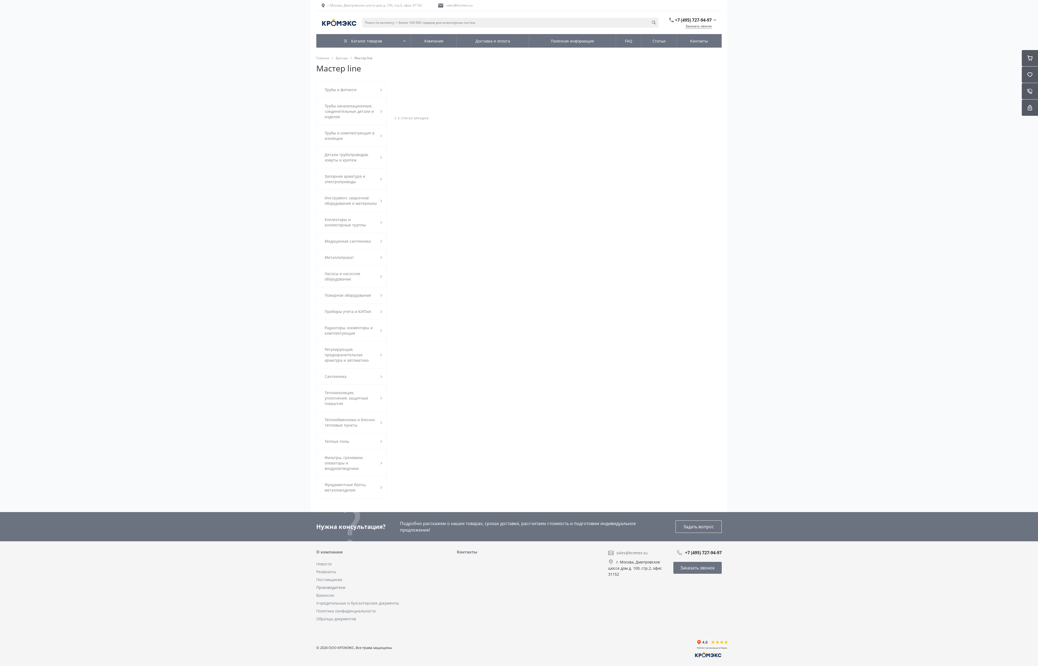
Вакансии (325, 595)
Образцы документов (336, 618)
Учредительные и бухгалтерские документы (357, 603)
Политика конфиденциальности (346, 611)
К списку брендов (413, 118)
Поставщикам (329, 579)
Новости (324, 563)
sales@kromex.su (459, 5)
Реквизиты (326, 571)
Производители (330, 587)
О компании (329, 552)
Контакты (467, 552)
